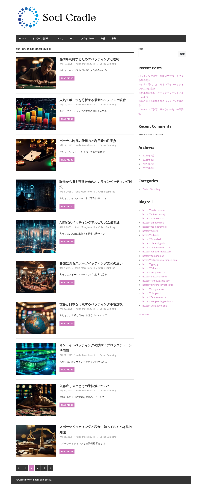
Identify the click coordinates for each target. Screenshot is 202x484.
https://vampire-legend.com (158, 301)
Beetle (48, 479)
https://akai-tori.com (154, 210)
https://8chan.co (151, 268)
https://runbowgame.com (156, 280)
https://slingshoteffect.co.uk (158, 284)
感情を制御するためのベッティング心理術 (89, 59)
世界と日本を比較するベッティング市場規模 (91, 304)
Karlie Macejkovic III (86, 63)
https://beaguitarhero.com (157, 247)
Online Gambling (108, 63)
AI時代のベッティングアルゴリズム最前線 (89, 222)
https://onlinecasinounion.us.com (160, 259)
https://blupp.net (152, 293)
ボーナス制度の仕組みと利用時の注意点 (87, 141)
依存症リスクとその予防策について (84, 386)
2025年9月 (148, 155)
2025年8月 (148, 159)
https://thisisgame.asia (155, 305)
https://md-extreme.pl (155, 226)
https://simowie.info (153, 222)
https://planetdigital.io (154, 243)
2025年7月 (148, 163)
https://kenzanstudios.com (157, 251)
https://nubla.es (151, 234)
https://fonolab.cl (152, 239)
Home (22, 38)
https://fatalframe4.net (155, 297)
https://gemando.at (153, 255)
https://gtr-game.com (154, 272)
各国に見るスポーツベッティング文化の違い (91, 263)
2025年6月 (148, 168)
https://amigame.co (153, 289)
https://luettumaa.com (155, 276)
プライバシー (87, 38)
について (58, 38)
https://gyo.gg (150, 264)
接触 (114, 38)
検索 (141, 48)
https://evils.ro (150, 230)
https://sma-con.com (154, 218)
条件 (103, 38)
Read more (67, 78)
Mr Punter (144, 314)
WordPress (33, 479)
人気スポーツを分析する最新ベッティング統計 (92, 100)
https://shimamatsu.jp (154, 214)
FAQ (72, 38)
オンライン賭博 (40, 38)
